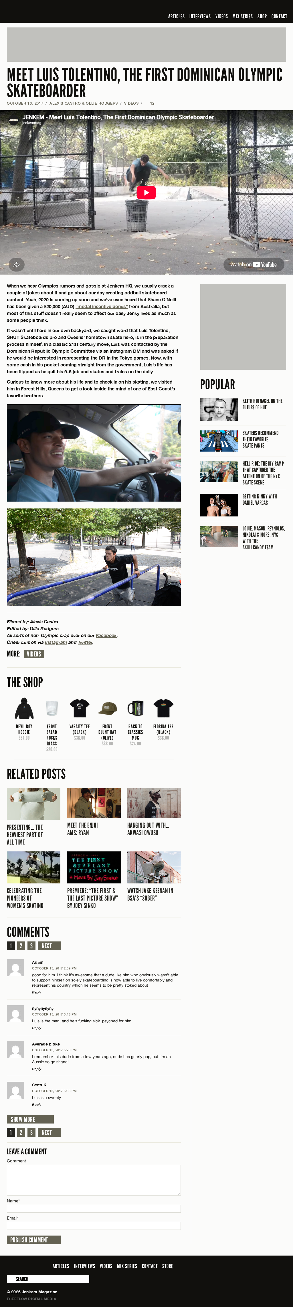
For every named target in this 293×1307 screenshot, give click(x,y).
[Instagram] (255, 6)
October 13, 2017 (25, 103)
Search (11, 1279)
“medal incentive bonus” (102, 306)
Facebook (106, 635)
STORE (167, 1266)
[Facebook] (237, 6)
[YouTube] (267, 6)
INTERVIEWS (200, 16)
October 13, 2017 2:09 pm (54, 968)
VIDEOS (221, 16)
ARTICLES (176, 16)
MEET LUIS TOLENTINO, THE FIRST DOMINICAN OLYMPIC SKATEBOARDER (145, 83)
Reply (36, 992)
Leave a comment (27, 1151)
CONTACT (279, 16)
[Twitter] (246, 6)
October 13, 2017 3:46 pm (54, 1014)
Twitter (85, 642)
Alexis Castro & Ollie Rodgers (84, 103)
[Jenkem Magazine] (48, 11)
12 (150, 103)
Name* (13, 1200)
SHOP (262, 16)
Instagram (56, 642)
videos (34, 654)
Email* (13, 1218)
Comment (16, 1160)
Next (47, 946)
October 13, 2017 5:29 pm (54, 1050)
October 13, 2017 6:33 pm (54, 1091)
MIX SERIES (243, 16)
